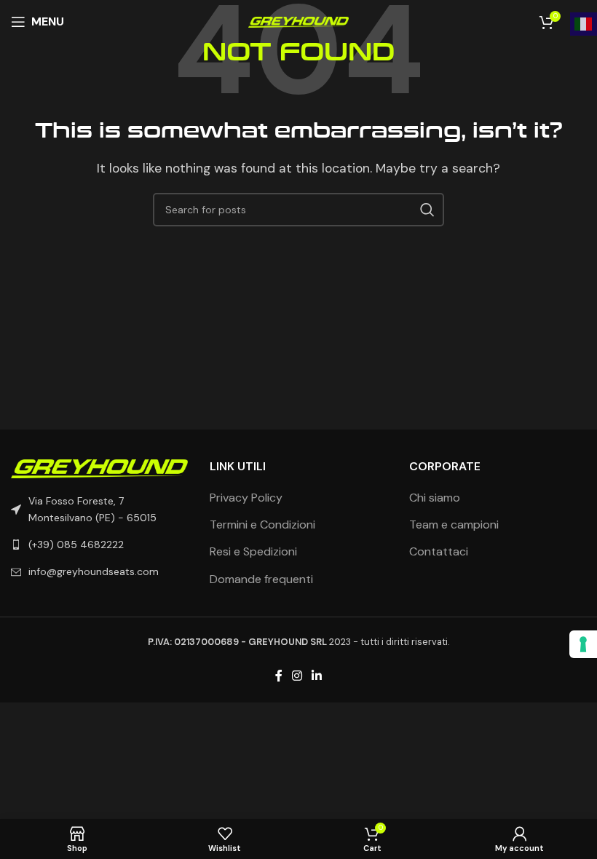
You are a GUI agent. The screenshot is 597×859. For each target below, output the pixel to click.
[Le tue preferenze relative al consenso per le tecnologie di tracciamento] (583, 644)
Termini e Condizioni (262, 524)
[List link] (99, 545)
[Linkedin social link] (317, 676)
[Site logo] (298, 21)
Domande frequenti (261, 579)
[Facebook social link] (278, 676)
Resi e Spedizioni (253, 551)
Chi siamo (434, 497)
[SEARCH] (427, 209)
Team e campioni (454, 524)
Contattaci (438, 551)
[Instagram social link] (297, 676)
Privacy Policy (246, 497)
